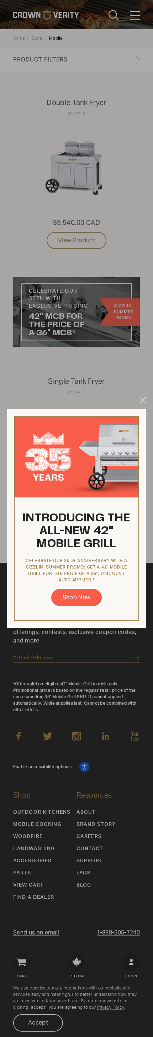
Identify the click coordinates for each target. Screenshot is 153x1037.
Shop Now (77, 597)
